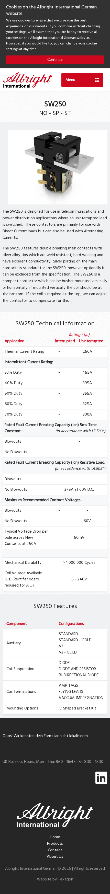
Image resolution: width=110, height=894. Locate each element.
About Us (55, 856)
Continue (55, 59)
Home (55, 837)
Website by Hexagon (55, 879)
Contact (55, 850)
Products (55, 843)
